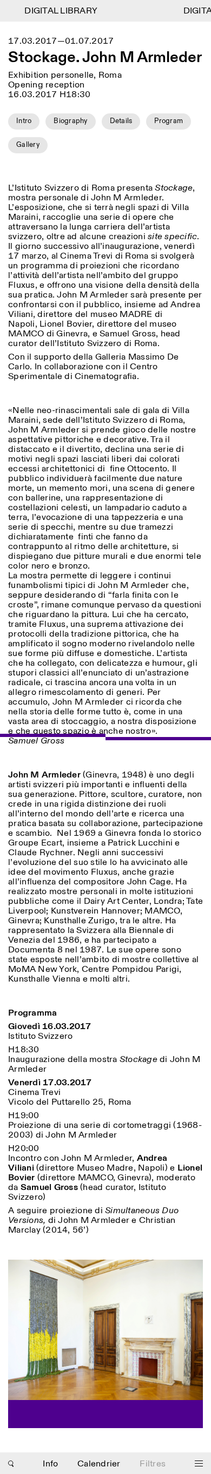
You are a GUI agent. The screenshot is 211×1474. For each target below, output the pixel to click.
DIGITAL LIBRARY (56, 11)
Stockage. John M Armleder (105, 58)
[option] (105, 1344)
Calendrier (99, 1464)
